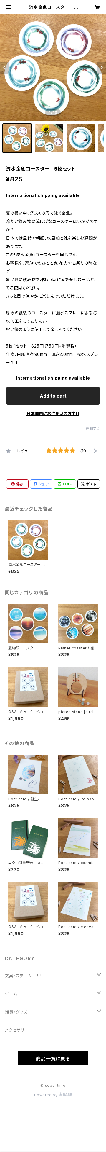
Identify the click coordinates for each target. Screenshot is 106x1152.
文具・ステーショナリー (26, 975)
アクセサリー (17, 1030)
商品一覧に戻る (53, 1059)
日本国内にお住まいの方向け (53, 413)
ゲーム (11, 993)
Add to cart (53, 396)
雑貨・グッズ (16, 1011)
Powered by (46, 1095)
